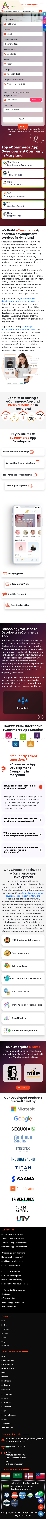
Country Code (11, 39)
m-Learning (6, 1385)
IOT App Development (10, 1271)
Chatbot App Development (13, 1253)
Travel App (6, 1423)
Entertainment (7, 1368)
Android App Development (12, 1238)
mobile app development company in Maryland (18, 328)
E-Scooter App (7, 1360)
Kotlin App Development (11, 1275)
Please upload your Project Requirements (17, 94)
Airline (4, 1356)
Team (7, 59)
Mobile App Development (12, 1234)
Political (4, 1398)
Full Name (9, 19)
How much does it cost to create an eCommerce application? (20, 819)
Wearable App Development (13, 1302)
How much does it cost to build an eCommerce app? (19, 787)
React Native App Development (14, 1284)
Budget (8, 69)
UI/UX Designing (8, 1298)
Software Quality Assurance (13, 1290)
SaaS (3, 1411)
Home (4, 1321)
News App (5, 1389)
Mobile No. (9, 49)
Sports (4, 1419)
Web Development (9, 1306)
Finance (4, 1377)
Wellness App (7, 1427)
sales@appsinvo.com (29, 11)
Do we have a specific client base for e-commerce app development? (21, 850)
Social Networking (8, 1415)
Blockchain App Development (14, 1247)
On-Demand (7, 1394)
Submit (23, 126)
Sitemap (5, 1345)
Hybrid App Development (12, 1261)
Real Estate (6, 1402)
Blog (3, 1341)
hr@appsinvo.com (14, 1464)
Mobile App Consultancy (11, 1279)
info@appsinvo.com (11, 11)
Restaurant (6, 1407)
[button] (41, 1514)
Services (5, 1329)
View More (23, 1087)
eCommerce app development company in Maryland (19, 300)
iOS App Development (10, 1265)
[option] (23, 703)
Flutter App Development (12, 1257)
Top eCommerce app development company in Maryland (24, 894)
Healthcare (6, 1381)
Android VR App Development (14, 1242)
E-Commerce (7, 1364)
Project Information (14, 79)
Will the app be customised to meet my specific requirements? (20, 834)
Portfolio (5, 1325)
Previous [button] (37, 716)
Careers (4, 1333)
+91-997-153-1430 (17, 1446)
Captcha (8, 105)
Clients (4, 1337)
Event (3, 1372)
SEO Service (6, 1294)
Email (7, 29)
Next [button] (42, 716)
